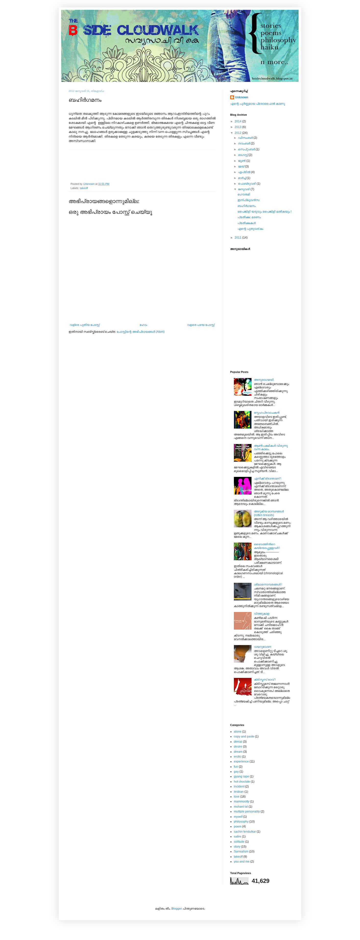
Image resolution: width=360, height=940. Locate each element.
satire (237, 836)
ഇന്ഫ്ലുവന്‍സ (248, 200)
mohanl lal (241, 806)
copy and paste (244, 736)
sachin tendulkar (245, 831)
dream (238, 751)
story (237, 846)
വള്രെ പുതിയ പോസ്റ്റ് (84, 325)
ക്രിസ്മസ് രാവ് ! (265, 679)
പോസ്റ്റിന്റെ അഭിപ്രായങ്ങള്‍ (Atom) (141, 331)
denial (238, 741)
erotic (237, 756)
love (237, 796)
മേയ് (241, 166)
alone (237, 731)
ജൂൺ (242, 161)
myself (238, 816)
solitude (239, 841)
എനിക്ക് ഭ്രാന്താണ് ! (267, 478)
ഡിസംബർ (245, 138)
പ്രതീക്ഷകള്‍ (247, 223)
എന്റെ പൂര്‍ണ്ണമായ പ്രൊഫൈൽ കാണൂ (257, 103)
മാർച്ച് (242, 178)
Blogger (176, 908)
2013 (238, 127)
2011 (238, 237)
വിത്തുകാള (261, 613)
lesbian (239, 791)
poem (237, 826)
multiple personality (247, 811)
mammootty (241, 801)
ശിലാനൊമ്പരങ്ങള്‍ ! (268, 584)
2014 (238, 121)
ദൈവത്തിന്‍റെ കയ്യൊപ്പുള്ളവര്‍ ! (267, 546)
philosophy (241, 821)
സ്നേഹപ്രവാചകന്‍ (266, 412)
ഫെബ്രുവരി (247, 183)
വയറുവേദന (262, 646)
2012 (238, 133)
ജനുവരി (244, 189)
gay (236, 771)
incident (239, 786)
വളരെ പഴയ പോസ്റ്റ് (200, 325)
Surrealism (241, 851)
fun (236, 766)
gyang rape (241, 776)
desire (238, 746)
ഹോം (143, 325)
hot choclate (242, 781)
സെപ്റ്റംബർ (247, 149)
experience (241, 761)
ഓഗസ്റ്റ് (243, 155)
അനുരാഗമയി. (264, 379)
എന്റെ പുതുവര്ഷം (250, 228)
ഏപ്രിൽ (244, 172)
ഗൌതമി (244, 194)
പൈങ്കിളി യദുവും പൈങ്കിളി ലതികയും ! (264, 211)
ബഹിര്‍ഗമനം (247, 206)
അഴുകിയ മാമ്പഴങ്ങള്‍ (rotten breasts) (269, 513)
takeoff (84, 188)
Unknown (241, 97)
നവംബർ (244, 143)
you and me (242, 861)
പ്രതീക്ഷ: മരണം (249, 217)
